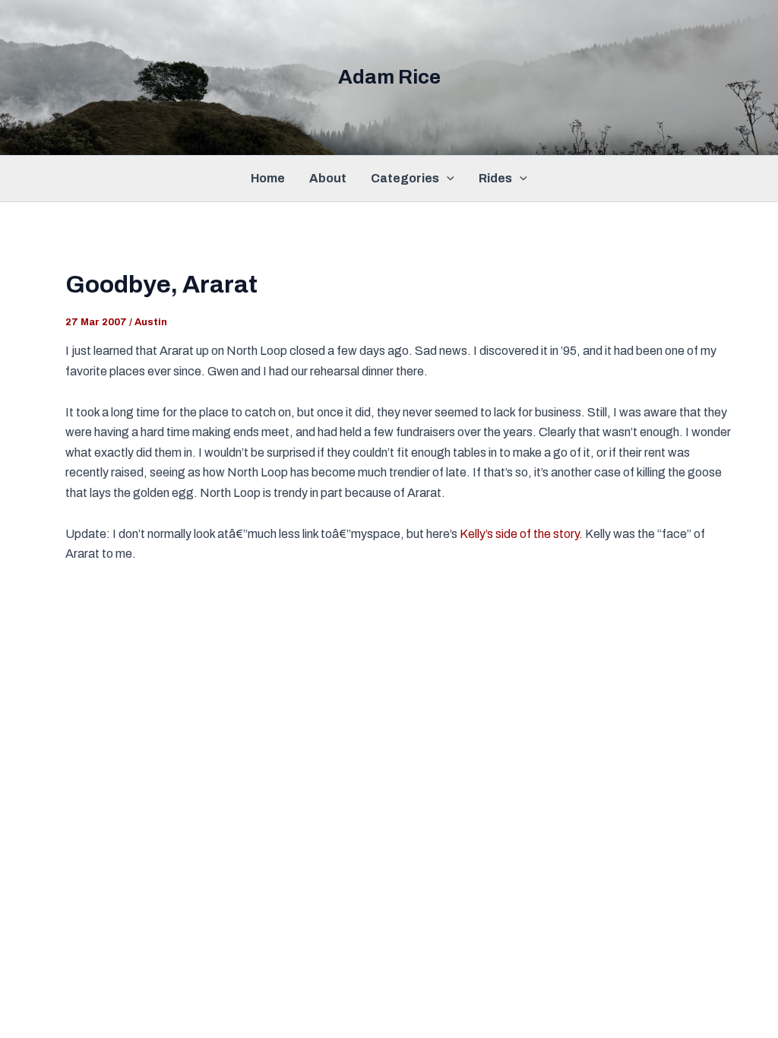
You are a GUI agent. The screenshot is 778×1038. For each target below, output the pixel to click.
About (327, 178)
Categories (405, 178)
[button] (446, 178)
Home (268, 178)
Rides (495, 178)
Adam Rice (389, 76)
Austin (150, 322)
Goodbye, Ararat (161, 284)
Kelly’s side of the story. (521, 533)
